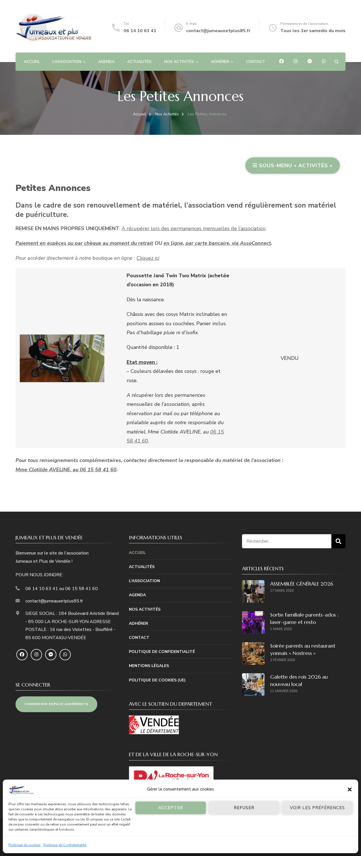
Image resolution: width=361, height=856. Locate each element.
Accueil (32, 61)
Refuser (244, 808)
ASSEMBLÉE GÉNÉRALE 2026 (301, 583)
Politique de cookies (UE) (157, 680)
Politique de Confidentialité (64, 845)
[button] (350, 789)
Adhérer (220, 61)
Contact (255, 61)
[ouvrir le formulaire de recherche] (336, 61)
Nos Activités (179, 61)
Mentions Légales (149, 665)
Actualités (139, 61)
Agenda (106, 61)
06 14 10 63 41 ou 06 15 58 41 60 (61, 589)
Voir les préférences (317, 808)
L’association (66, 61)
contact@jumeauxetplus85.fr (218, 31)
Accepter (170, 808)
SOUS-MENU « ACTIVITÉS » (295, 165)
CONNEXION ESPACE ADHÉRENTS (56, 704)
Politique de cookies (24, 845)
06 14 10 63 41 (140, 31)
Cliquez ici (148, 258)
